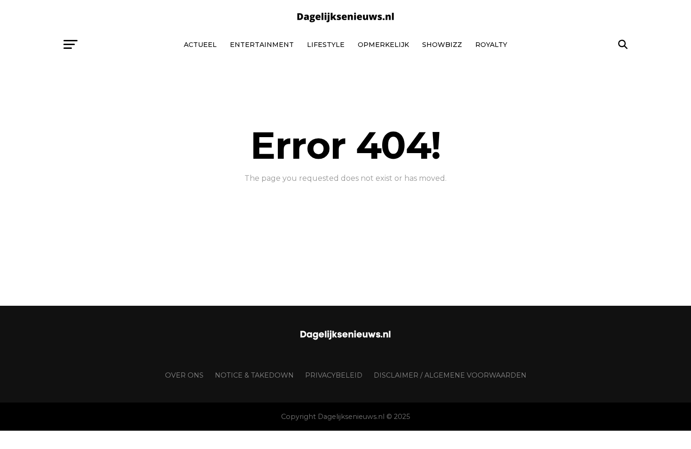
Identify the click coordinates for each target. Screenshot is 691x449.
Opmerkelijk (383, 44)
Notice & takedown (254, 375)
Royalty (491, 44)
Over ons (184, 375)
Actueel (200, 44)
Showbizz (442, 44)
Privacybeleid (333, 375)
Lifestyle (326, 44)
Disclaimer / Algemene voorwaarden (450, 375)
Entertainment (262, 44)
